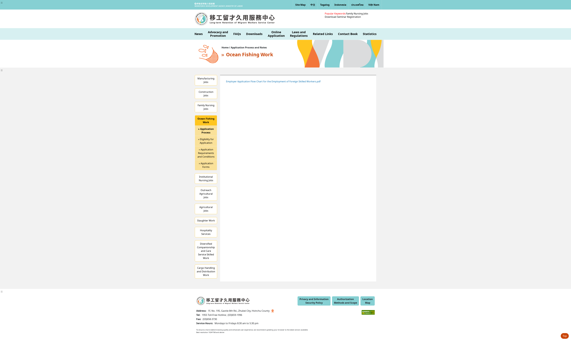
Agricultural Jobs (206, 208)
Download (330, 16)
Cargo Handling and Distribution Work (206, 271)
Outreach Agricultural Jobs (206, 194)
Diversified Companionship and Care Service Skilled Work (206, 251)
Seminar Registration (349, 16)
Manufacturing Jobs (205, 80)
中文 (312, 4)
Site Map (300, 4)
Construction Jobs (206, 93)
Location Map (367, 301)
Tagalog (325, 4)
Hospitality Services (206, 232)
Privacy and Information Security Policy (314, 301)
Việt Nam (373, 4)
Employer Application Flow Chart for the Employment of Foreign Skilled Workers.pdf (273, 81)
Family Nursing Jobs (357, 13)
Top (565, 336)
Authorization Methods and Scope (345, 301)
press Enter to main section (32, 5)
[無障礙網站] (368, 310)
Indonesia (340, 4)
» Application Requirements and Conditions (206, 153)
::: (2, 2)
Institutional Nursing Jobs (206, 178)
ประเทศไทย (357, 4)
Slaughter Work (206, 220)
